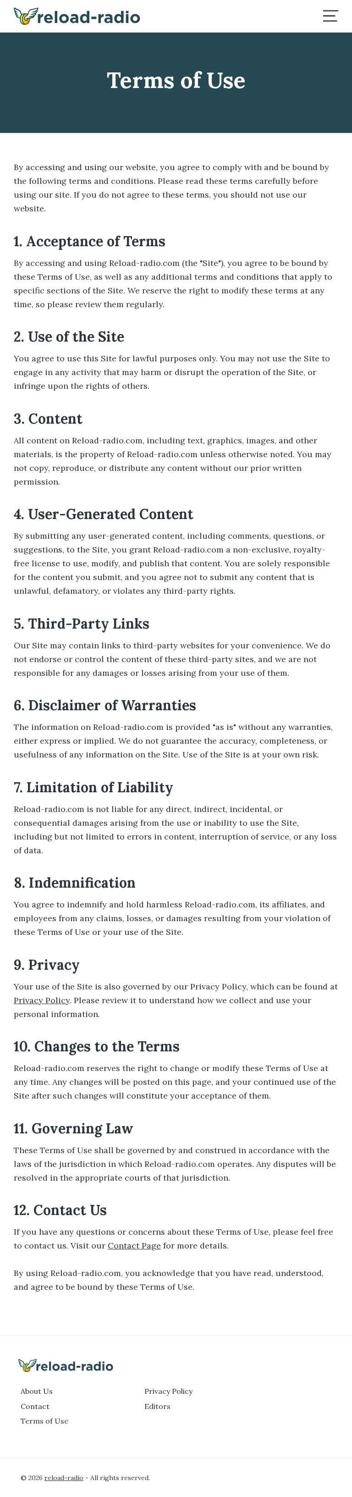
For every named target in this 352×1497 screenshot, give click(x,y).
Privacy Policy (42, 1000)
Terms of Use (44, 1420)
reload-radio (63, 1478)
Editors (157, 1406)
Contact (35, 1406)
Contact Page (134, 1245)
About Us (37, 1391)
